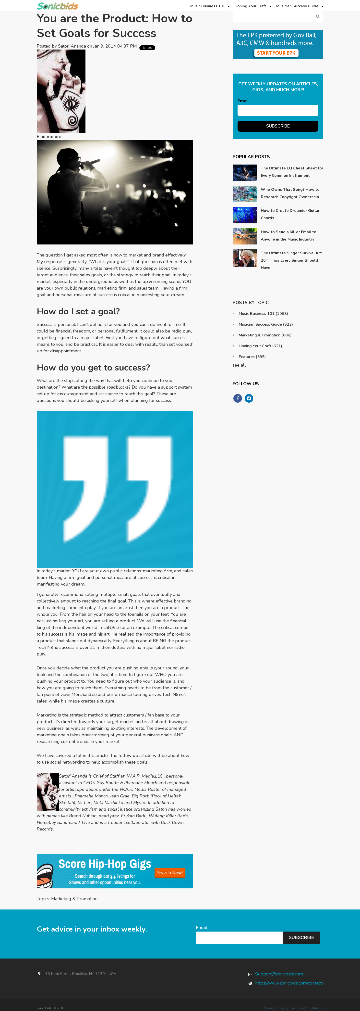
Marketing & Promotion (74, 899)
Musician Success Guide (266, 324)
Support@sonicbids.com (279, 974)
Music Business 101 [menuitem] (207, 6)
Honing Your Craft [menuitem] (250, 6)
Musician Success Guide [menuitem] (297, 6)
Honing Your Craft (260, 346)
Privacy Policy (274, 1008)
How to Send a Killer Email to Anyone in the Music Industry (288, 235)
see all (239, 365)
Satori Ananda (72, 46)
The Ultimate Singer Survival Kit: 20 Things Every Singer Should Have (291, 260)
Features (252, 356)
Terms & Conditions (306, 1008)
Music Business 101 (263, 313)
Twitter (67, 137)
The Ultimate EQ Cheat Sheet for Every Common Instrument (292, 172)
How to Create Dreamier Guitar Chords (290, 214)
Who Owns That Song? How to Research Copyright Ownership (290, 193)
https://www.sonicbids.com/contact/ (289, 983)
